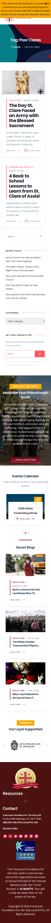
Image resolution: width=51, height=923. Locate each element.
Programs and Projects (21, 167)
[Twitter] (15, 836)
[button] (4, 745)
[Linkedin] (26, 836)
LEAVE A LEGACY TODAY (25, 460)
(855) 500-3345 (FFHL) (13, 822)
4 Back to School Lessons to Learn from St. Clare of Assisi (24, 186)
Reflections (15, 100)
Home (17, 47)
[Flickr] (36, 836)
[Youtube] (20, 836)
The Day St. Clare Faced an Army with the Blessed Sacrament (24, 115)
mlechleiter (34, 221)
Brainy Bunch (34, 150)
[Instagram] (10, 836)
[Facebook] (5, 836)
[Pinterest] (31, 836)
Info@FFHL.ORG (30, 822)
